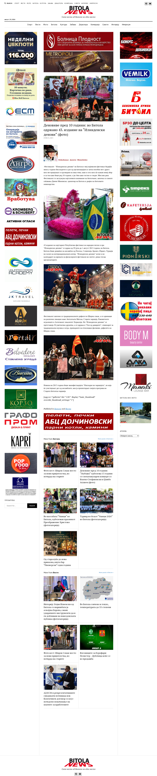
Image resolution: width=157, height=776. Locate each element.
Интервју (84, 3)
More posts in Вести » (106, 572)
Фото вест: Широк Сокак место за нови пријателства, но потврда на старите (60, 473)
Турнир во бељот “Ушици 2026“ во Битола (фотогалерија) (96, 518)
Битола (35, 3)
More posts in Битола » (105, 439)
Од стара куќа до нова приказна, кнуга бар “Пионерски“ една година (57, 562)
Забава (50, 3)
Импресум (94, 3)
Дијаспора (59, 3)
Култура (43, 3)
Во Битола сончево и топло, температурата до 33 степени (95, 606)
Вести (23, 3)
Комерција (68, 3)
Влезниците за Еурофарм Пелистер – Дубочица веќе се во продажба (95, 655)
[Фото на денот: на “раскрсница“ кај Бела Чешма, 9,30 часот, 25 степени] (135, 413)
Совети (77, 3)
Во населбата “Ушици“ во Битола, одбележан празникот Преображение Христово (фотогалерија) (59, 521)
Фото (29, 3)
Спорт (16, 3)
